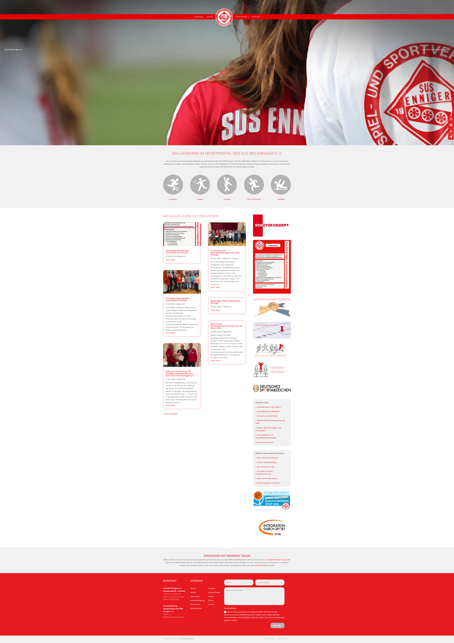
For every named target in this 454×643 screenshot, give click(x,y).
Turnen (211, 604)
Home (193, 588)
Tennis (211, 600)
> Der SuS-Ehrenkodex (265, 467)
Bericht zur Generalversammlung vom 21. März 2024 (226, 326)
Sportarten (241, 17)
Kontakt (256, 17)
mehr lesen (170, 260)
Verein (209, 17)
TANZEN (227, 199)
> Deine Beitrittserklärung (266, 458)
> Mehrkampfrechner (264, 442)
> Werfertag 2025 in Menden (267, 483)
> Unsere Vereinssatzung (266, 462)
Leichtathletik (214, 592)
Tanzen (235, 258)
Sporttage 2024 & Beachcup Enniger (225, 302)
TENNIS (200, 199)
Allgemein (181, 256)
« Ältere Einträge (170, 414)
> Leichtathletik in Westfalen (267, 411)
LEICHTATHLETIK (254, 199)
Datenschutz (196, 608)
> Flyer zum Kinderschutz (266, 478)
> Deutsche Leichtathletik (266, 416)
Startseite (199, 17)
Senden (277, 625)
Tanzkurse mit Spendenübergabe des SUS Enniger (225, 252)
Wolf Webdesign (186, 639)
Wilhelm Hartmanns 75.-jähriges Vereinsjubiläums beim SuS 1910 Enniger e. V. (180, 373)
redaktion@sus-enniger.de (278, 560)
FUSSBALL (173, 199)
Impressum (195, 604)
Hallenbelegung (197, 600)
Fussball (211, 588)
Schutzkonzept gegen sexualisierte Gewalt (177, 299)
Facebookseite (260, 565)
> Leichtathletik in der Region (268, 407)
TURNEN (280, 199)
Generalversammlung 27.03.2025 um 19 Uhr (177, 251)
